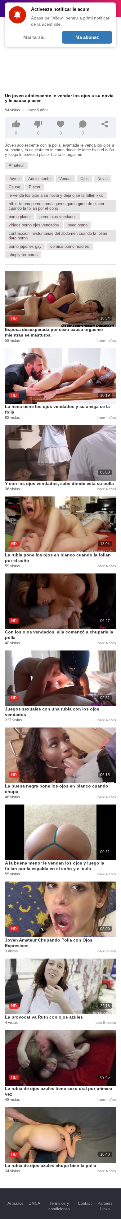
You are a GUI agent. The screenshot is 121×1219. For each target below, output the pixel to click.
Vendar (65, 178)
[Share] (105, 124)
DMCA (34, 1203)
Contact (85, 1203)
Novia (102, 178)
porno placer (20, 216)
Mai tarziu (34, 37)
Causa (14, 187)
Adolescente (39, 178)
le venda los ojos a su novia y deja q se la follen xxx (56, 195)
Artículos (15, 1203)
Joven (14, 178)
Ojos (84, 178)
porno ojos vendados (58, 216)
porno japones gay (25, 246)
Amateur (16, 165)
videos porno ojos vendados (34, 225)
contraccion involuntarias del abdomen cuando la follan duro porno (58, 235)
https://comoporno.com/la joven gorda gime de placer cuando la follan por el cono (56, 206)
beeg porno (77, 225)
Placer (34, 187)
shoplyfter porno (23, 254)
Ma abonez (87, 37)
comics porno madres (69, 246)
